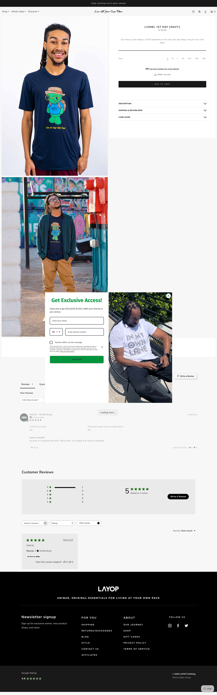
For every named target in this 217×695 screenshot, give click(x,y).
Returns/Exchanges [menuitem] (96, 631)
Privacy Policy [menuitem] (134, 643)
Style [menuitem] (85, 643)
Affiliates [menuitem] (89, 655)
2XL (190, 58)
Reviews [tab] (25, 384)
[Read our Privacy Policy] (102, 347)
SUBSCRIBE (77, 359)
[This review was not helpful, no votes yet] (70, 562)
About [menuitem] (129, 617)
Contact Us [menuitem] (90, 649)
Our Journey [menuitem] (133, 625)
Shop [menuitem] (127, 631)
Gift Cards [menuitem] (131, 637)
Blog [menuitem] (85, 637)
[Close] (168, 295)
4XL (204, 58)
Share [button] (35, 447)
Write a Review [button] (187, 376)
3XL (197, 58)
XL (183, 58)
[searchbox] (32, 523)
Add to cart (162, 84)
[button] (190, 447)
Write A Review (178, 496)
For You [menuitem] (89, 617)
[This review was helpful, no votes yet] (64, 562)
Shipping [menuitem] (87, 625)
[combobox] (62, 523)
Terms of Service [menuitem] (136, 649)
